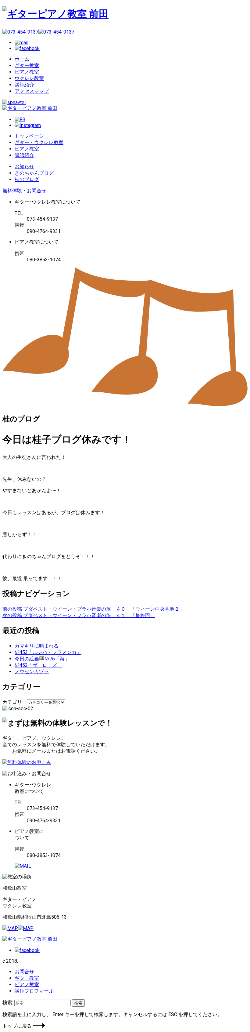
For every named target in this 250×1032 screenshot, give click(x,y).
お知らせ (24, 166)
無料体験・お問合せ (24, 191)
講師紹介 (24, 85)
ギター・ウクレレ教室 (39, 142)
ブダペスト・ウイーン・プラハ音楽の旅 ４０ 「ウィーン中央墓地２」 (93, 609)
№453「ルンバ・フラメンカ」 (48, 652)
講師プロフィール (34, 991)
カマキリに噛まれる (37, 646)
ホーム (22, 59)
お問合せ (24, 972)
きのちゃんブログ (34, 173)
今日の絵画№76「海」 (42, 659)
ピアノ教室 (27, 72)
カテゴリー (14, 702)
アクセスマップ (32, 91)
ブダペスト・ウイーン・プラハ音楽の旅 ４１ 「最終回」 (78, 615)
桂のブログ (27, 179)
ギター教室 (27, 65)
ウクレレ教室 (29, 78)
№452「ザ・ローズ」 (38, 665)
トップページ (29, 136)
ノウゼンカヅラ (32, 671)
